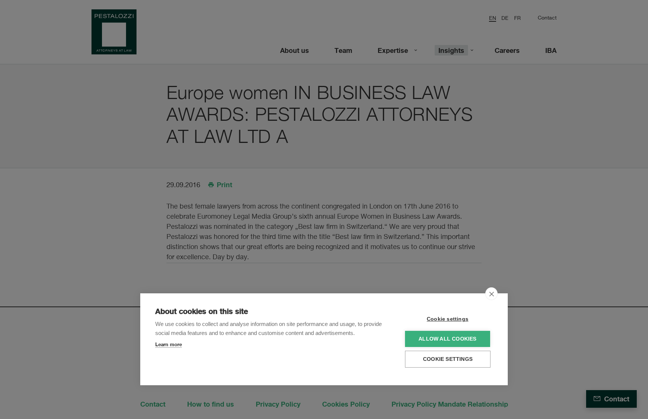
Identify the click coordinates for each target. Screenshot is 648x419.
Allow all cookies (447, 339)
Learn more (168, 344)
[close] (491, 293)
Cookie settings (447, 319)
